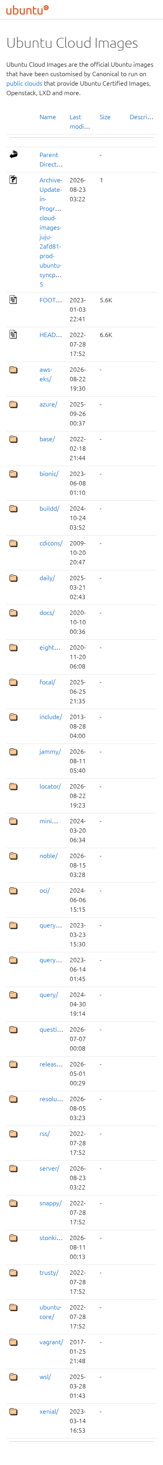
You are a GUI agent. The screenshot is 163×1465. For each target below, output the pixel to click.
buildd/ (49, 508)
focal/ (47, 682)
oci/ (45, 890)
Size (105, 116)
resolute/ (52, 1098)
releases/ (52, 1064)
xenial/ (49, 1411)
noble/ (49, 855)
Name (48, 116)
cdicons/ (51, 543)
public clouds (24, 83)
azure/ (48, 404)
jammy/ (50, 751)
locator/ (50, 786)
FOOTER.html (59, 299)
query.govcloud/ (62, 959)
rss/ (45, 1133)
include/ (51, 716)
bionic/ (49, 473)
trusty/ (49, 1272)
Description (146, 116)
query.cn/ (53, 925)
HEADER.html (59, 334)
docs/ (47, 612)
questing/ (53, 1029)
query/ (49, 994)
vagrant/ (51, 1341)
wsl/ (45, 1376)
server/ (49, 1168)
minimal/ (52, 820)
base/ (47, 438)
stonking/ (53, 1237)
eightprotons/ (59, 647)
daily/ (47, 577)
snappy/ (51, 1202)
